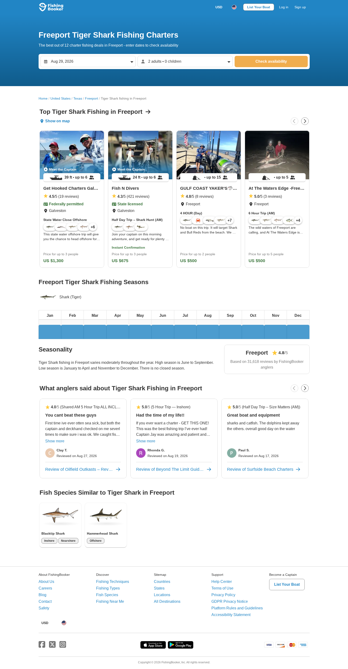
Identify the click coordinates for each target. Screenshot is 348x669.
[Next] (305, 121)
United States (60, 98)
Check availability (271, 61)
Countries (162, 582)
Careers (45, 588)
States (159, 588)
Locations (162, 595)
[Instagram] (62, 644)
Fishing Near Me (110, 601)
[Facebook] (42, 644)
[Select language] (234, 7)
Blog (42, 595)
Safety (44, 608)
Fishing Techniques (112, 582)
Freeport (91, 98)
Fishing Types (108, 588)
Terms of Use (222, 588)
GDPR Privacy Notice (229, 601)
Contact (45, 601)
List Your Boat (258, 7)
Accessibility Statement (230, 615)
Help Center (221, 582)
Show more (54, 441)
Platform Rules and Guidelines (237, 608)
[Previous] (294, 121)
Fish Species (107, 595)
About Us (46, 582)
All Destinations (167, 601)
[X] (52, 644)
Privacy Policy (223, 595)
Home (43, 98)
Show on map (57, 121)
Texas (77, 98)
